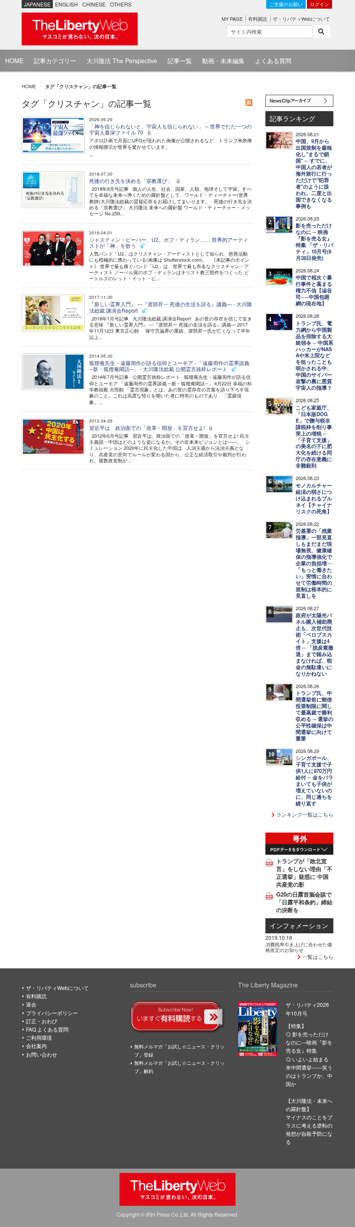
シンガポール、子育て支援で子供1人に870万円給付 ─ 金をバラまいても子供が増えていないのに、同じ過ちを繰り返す (314, 780)
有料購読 (257, 18)
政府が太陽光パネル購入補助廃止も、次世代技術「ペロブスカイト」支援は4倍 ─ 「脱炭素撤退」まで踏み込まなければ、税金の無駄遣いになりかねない (314, 644)
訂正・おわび (41, 1021)
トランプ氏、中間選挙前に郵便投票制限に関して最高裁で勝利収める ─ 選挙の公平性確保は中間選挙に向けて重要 (314, 715)
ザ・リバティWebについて (301, 18)
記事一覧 (180, 60)
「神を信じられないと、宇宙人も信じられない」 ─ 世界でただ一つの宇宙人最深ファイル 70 (170, 129)
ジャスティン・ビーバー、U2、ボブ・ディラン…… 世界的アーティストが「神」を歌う (168, 242)
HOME (14, 60)
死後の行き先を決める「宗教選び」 (131, 180)
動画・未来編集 (223, 60)
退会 (31, 1004)
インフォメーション (299, 925)
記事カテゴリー (55, 60)
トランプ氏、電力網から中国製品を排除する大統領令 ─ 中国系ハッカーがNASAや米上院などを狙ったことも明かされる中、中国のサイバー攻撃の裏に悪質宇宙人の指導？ (314, 356)
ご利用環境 (39, 1037)
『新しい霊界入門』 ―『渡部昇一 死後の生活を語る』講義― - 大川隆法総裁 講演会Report (170, 307)
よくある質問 (273, 60)
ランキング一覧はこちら (304, 814)
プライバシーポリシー (52, 1012)
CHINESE (94, 4)
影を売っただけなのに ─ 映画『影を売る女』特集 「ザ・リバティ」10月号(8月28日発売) (314, 242)
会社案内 (36, 1045)
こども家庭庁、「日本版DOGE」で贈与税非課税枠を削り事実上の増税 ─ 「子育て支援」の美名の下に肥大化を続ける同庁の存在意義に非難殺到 (314, 437)
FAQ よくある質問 (47, 1029)
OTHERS (121, 4)
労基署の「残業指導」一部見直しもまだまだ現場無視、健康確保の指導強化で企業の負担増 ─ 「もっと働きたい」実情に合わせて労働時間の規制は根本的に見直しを (314, 563)
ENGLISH (66, 4)
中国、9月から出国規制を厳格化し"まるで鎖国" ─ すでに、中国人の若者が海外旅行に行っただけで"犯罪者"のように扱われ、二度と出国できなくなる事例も (314, 174)
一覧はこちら (317, 956)
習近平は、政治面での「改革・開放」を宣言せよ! (147, 427)
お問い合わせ (41, 1054)
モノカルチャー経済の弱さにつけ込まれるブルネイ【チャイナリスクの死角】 (314, 498)
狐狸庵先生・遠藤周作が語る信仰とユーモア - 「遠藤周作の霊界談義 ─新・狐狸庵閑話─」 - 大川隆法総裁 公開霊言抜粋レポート (169, 365)
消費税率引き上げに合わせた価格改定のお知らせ (298, 947)
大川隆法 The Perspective (122, 60)
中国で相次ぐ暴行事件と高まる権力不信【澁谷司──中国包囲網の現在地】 (314, 290)
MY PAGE (232, 18)
